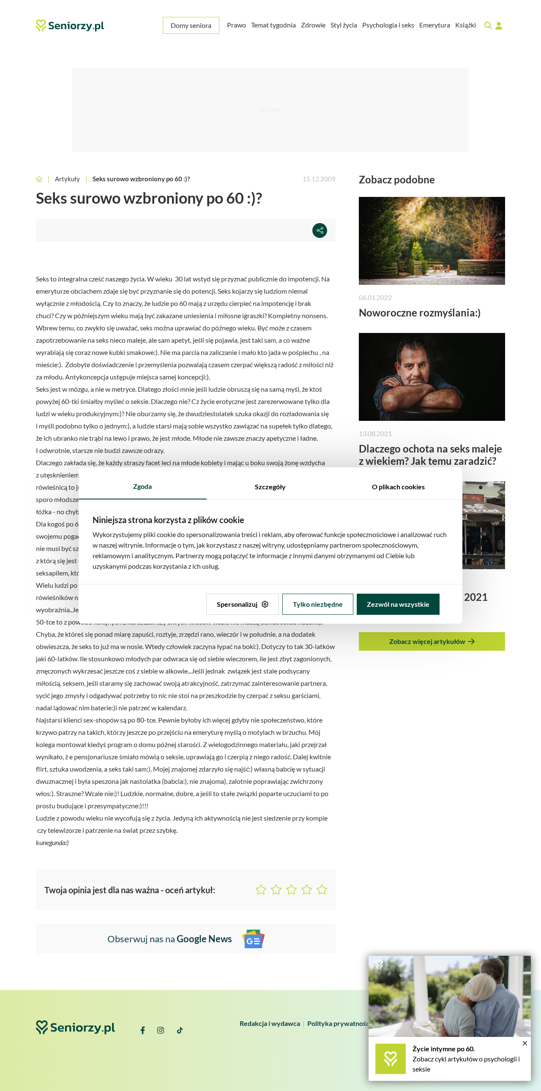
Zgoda (142, 486)
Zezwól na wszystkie (398, 604)
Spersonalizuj (237, 604)
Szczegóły (270, 487)
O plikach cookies (398, 487)
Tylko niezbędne (318, 604)
